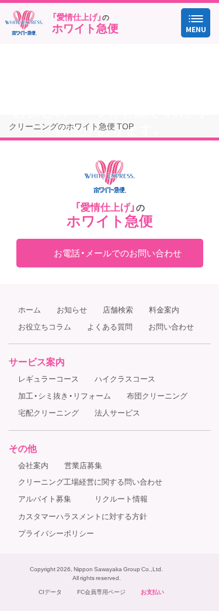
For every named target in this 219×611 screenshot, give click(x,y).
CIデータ (50, 592)
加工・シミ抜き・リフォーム (64, 395)
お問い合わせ (171, 326)
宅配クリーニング (48, 412)
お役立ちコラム (44, 326)
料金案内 (164, 309)
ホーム (29, 309)
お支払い (152, 592)
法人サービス (117, 412)
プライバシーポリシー (56, 532)
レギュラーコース (48, 378)
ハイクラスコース (125, 378)
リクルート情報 (121, 498)
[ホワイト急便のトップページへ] (24, 23)
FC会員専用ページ (101, 592)
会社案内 (33, 465)
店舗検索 (118, 309)
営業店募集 (83, 465)
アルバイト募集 (44, 498)
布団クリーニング (157, 395)
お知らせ (72, 309)
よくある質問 (110, 326)
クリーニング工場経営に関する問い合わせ (90, 481)
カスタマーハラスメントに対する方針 (82, 515)
